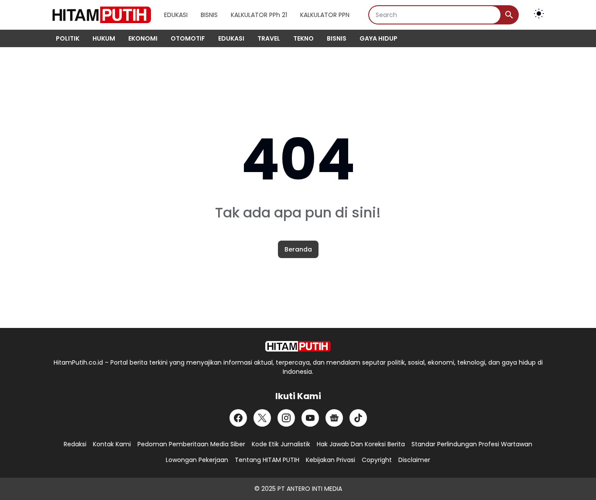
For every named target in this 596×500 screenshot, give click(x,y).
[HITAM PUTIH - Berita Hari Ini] (100, 15)
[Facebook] (238, 418)
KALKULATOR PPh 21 (259, 14)
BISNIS (209, 14)
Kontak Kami (112, 444)
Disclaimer (414, 459)
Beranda (298, 249)
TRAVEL (268, 38)
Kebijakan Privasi (330, 459)
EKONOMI (143, 38)
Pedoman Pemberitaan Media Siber (191, 444)
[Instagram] (286, 418)
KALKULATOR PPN (324, 14)
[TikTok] (358, 418)
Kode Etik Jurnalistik (281, 444)
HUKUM (103, 38)
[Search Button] (509, 15)
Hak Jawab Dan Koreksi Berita (361, 444)
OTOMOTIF (188, 38)
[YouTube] (310, 418)
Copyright (377, 459)
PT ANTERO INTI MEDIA (309, 488)
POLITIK (67, 38)
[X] (262, 418)
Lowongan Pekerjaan (197, 459)
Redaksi (75, 444)
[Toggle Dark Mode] (539, 15)
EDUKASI (176, 14)
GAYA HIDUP (378, 38)
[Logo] (298, 346)
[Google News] (334, 418)
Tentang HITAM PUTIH (267, 459)
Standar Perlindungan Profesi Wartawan (471, 444)
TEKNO (303, 38)
